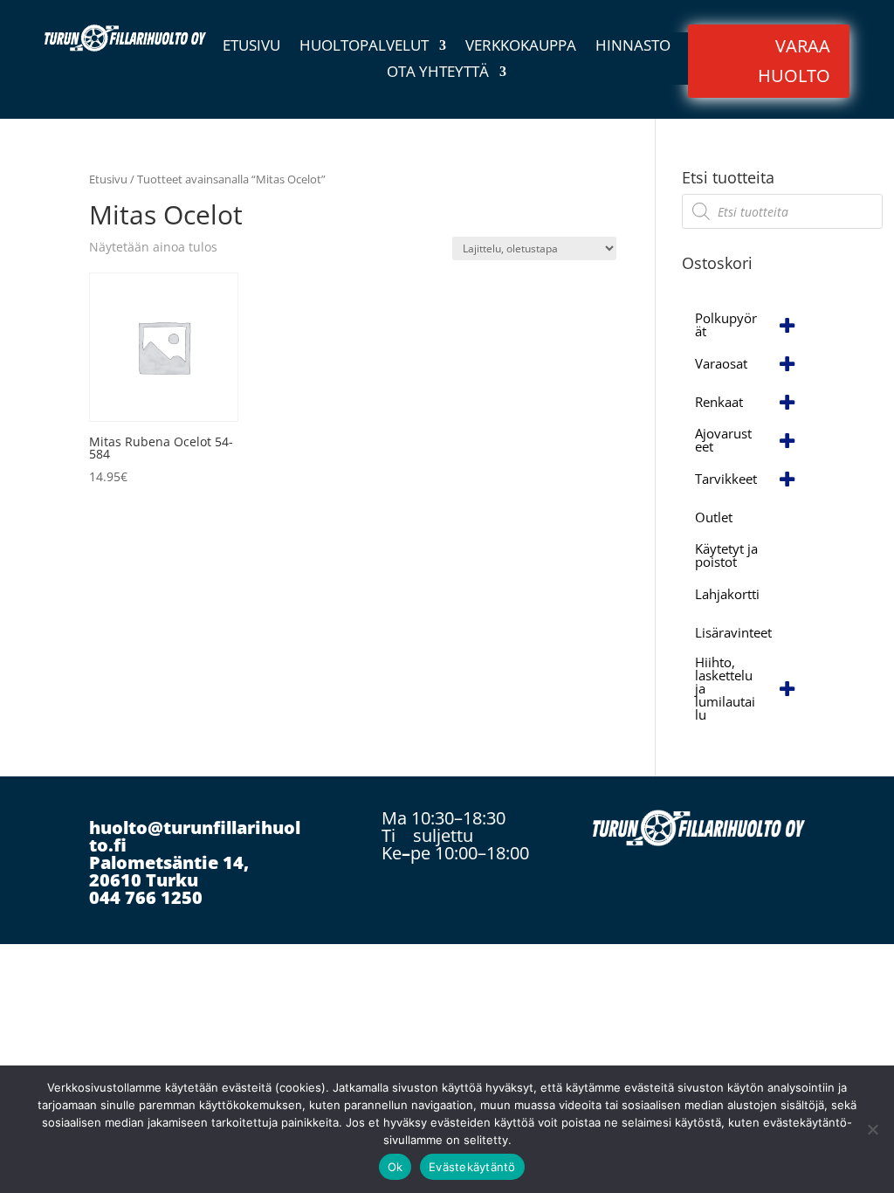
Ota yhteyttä (438, 73)
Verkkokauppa (520, 47)
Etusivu (251, 47)
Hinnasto (632, 47)
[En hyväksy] (872, 1129)
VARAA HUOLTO (794, 60)
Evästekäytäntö (472, 1167)
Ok (395, 1167)
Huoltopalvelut (364, 47)
